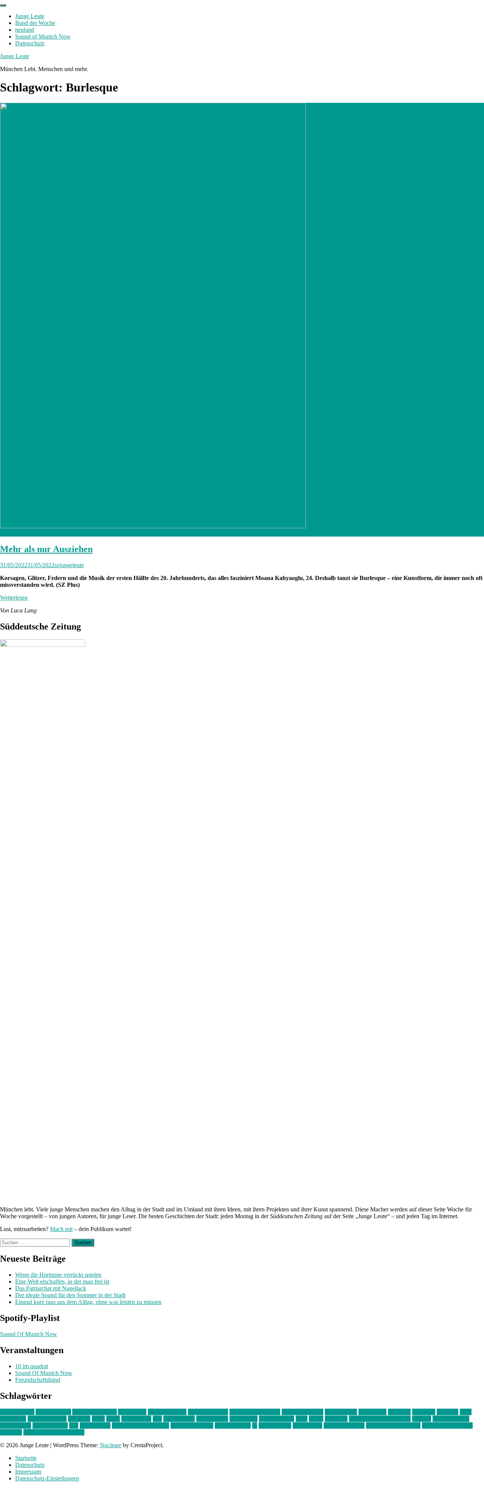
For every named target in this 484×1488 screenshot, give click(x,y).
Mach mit (61, 1229)
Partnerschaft (15, 1425)
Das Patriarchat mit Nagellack (50, 1288)
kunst (98, 1418)
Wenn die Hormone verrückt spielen (58, 1274)
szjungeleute (69, 565)
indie (466, 1412)
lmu (157, 1418)
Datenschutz (30, 43)
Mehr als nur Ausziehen (46, 549)
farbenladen (372, 1412)
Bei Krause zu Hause (255, 1412)
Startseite (26, 1458)
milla (301, 1418)
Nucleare (110, 1445)
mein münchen (276, 1418)
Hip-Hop (447, 1412)
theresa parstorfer (344, 1425)
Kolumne (79, 1418)
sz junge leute (275, 1425)
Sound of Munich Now (43, 36)
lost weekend (179, 1418)
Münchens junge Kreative (380, 1418)
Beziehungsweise (302, 1412)
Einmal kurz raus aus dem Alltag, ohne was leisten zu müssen (88, 1302)
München (336, 1418)
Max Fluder (244, 1418)
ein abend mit (341, 1412)
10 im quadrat (31, 1366)
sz (254, 1425)
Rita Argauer (95, 1425)
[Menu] (3, 5)
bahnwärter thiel (167, 1412)
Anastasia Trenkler (94, 1412)
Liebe (113, 1418)
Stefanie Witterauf (192, 1425)
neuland (24, 29)
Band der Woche (35, 23)
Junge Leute (29, 16)
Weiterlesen (14, 597)
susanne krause (233, 1425)
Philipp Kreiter (50, 1425)
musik (316, 1418)
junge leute (13, 1418)
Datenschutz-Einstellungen (47, 1478)
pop (73, 1425)
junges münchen (47, 1418)
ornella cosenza (451, 1418)
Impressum (28, 1471)
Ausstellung (132, 1412)
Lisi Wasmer (136, 1418)
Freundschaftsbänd (37, 1380)
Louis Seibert (212, 1418)
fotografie (423, 1412)
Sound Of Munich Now (28, 1334)
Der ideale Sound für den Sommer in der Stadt (70, 1295)
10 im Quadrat (17, 1412)
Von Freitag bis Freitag (393, 1425)
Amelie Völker (53, 1412)
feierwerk (399, 1412)
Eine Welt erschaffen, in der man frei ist (62, 1281)
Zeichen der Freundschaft (53, 1432)
